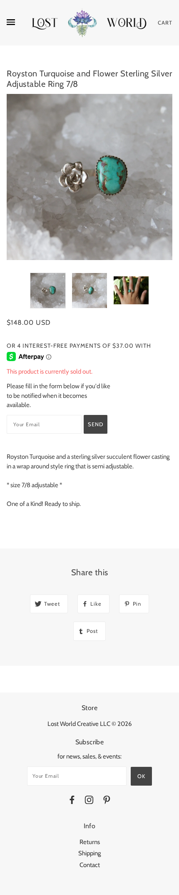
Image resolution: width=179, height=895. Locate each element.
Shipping (89, 853)
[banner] (89, 22)
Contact (90, 865)
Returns (90, 842)
